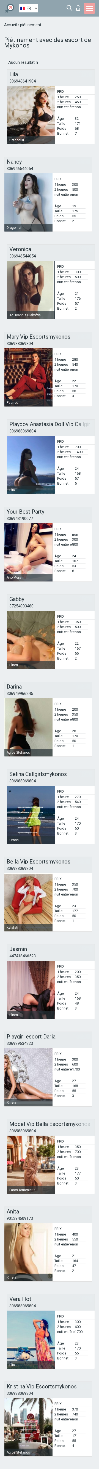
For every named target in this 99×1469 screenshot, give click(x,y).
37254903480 (21, 606)
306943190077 (20, 518)
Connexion (79, 6)
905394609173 (20, 1218)
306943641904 (22, 81)
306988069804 (20, 343)
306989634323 (20, 1043)
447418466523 (22, 955)
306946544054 (20, 168)
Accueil (11, 25)
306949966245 (20, 693)
